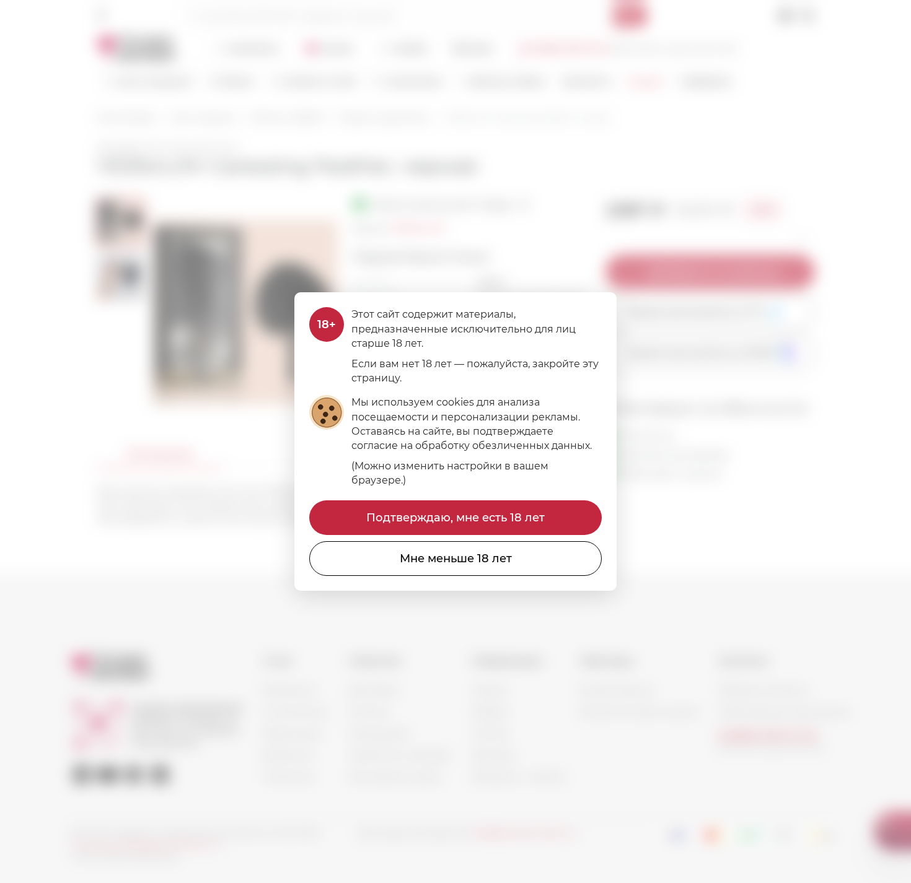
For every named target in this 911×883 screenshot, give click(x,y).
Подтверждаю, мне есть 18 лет (455, 517)
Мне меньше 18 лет (456, 558)
